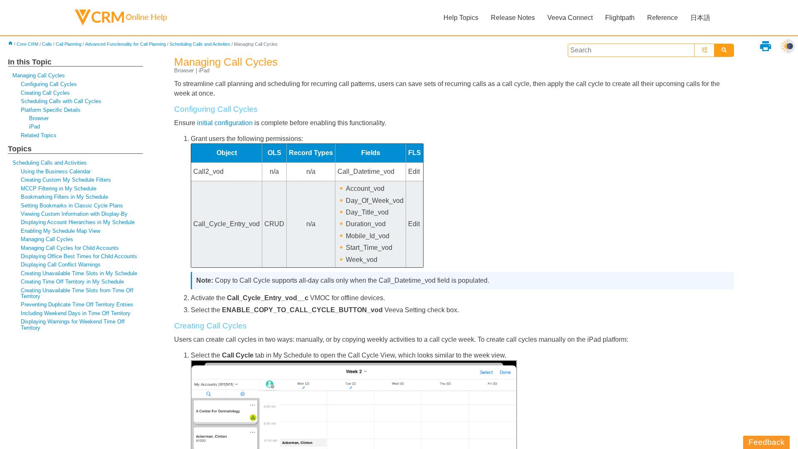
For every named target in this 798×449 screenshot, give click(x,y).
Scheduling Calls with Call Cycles (61, 101)
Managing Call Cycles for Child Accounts (70, 248)
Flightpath (620, 17)
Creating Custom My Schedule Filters (66, 180)
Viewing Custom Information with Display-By (74, 214)
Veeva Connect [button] (570, 17)
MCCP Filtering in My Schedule (58, 188)
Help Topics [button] (460, 17)
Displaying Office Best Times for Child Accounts (79, 256)
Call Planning (68, 44)
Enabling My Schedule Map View (60, 231)
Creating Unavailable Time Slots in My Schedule (79, 273)
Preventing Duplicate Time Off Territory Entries (77, 304)
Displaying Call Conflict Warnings (61, 265)
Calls (47, 44)
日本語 (700, 17)
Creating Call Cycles (45, 93)
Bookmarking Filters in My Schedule (64, 197)
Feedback (767, 442)
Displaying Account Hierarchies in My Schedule (78, 222)
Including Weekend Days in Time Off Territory (76, 313)
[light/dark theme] (787, 46)
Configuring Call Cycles (49, 84)
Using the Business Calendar (56, 171)
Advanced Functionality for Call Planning (125, 44)
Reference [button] (662, 17)
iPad (34, 126)
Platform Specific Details (51, 110)
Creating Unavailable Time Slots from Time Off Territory (77, 293)
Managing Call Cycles (38, 75)
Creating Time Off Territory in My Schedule (72, 282)
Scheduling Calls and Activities (200, 44)
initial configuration (225, 122)
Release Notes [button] (513, 17)
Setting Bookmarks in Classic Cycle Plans (72, 205)
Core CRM (27, 44)
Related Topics (39, 135)
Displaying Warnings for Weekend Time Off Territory (73, 324)
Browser (39, 118)
